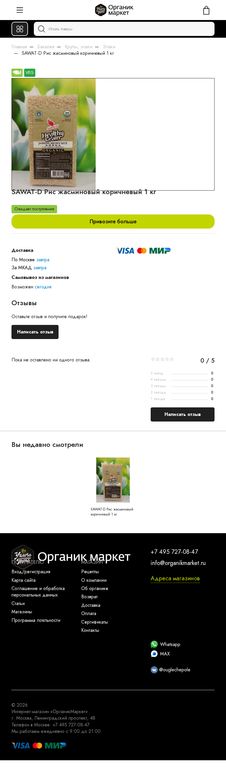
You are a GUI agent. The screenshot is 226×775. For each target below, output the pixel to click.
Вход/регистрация (30, 571)
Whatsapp (170, 644)
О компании (94, 580)
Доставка (90, 605)
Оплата (88, 613)
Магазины (21, 611)
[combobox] (124, 29)
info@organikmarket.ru (178, 563)
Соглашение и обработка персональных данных (38, 591)
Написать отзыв (35, 331)
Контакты (90, 630)
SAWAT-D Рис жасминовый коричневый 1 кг (112, 512)
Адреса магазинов (175, 578)
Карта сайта (23, 580)
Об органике (94, 588)
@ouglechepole (174, 669)
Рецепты (90, 571)
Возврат (89, 596)
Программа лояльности (35, 620)
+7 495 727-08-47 (174, 552)
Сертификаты (94, 622)
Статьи (18, 603)
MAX (165, 653)
